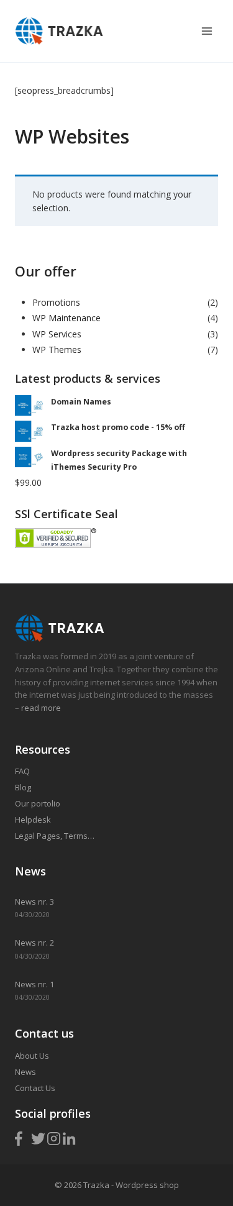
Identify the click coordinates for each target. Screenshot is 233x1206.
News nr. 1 (34, 984)
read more (40, 707)
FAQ (22, 771)
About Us (32, 1055)
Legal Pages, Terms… (54, 835)
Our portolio (37, 803)
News (25, 1071)
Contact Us (35, 1088)
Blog (23, 787)
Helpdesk (33, 819)
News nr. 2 (34, 942)
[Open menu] (206, 30)
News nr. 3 (34, 901)
